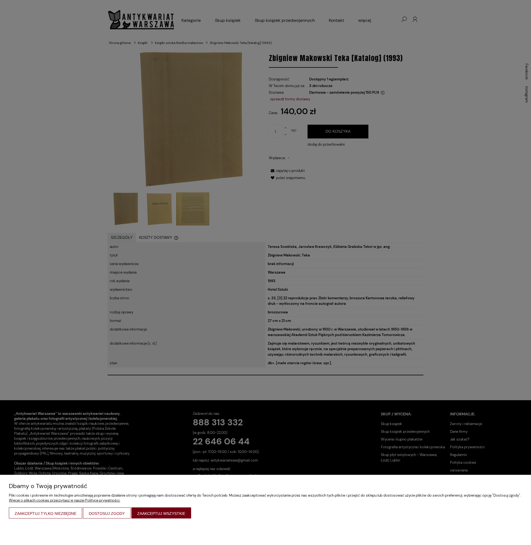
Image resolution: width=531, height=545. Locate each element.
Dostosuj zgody (107, 513)
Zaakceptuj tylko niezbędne (45, 513)
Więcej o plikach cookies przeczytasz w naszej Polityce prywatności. (64, 500)
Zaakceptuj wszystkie (161, 513)
